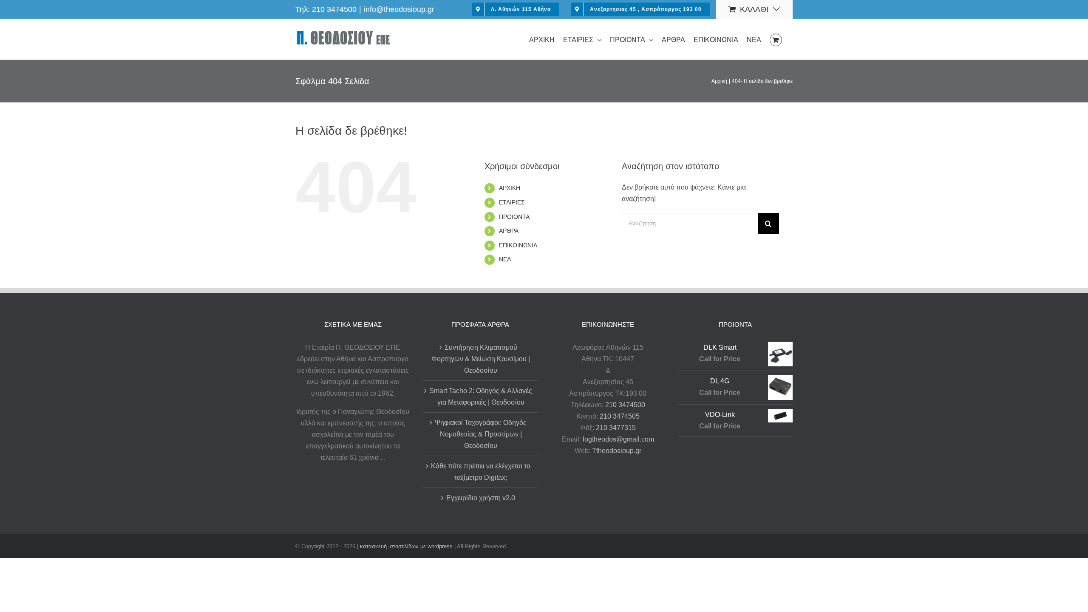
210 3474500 (334, 9)
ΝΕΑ (505, 259)
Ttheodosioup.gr (616, 450)
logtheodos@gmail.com (618, 439)
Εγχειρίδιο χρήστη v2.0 (480, 498)
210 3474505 (620, 416)
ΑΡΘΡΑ (508, 230)
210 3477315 (616, 427)
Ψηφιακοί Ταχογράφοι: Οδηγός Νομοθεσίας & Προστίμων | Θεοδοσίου (481, 434)
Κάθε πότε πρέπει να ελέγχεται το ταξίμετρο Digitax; (480, 471)
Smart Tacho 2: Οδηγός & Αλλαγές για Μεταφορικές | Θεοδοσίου (480, 396)
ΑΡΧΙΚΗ (509, 187)
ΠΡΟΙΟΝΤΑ (514, 216)
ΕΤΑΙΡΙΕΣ (512, 202)
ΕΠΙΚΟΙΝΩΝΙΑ (518, 245)
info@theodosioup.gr (399, 9)
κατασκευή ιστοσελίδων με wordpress (406, 546)
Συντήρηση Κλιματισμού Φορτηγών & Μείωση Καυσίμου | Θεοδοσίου (480, 359)
